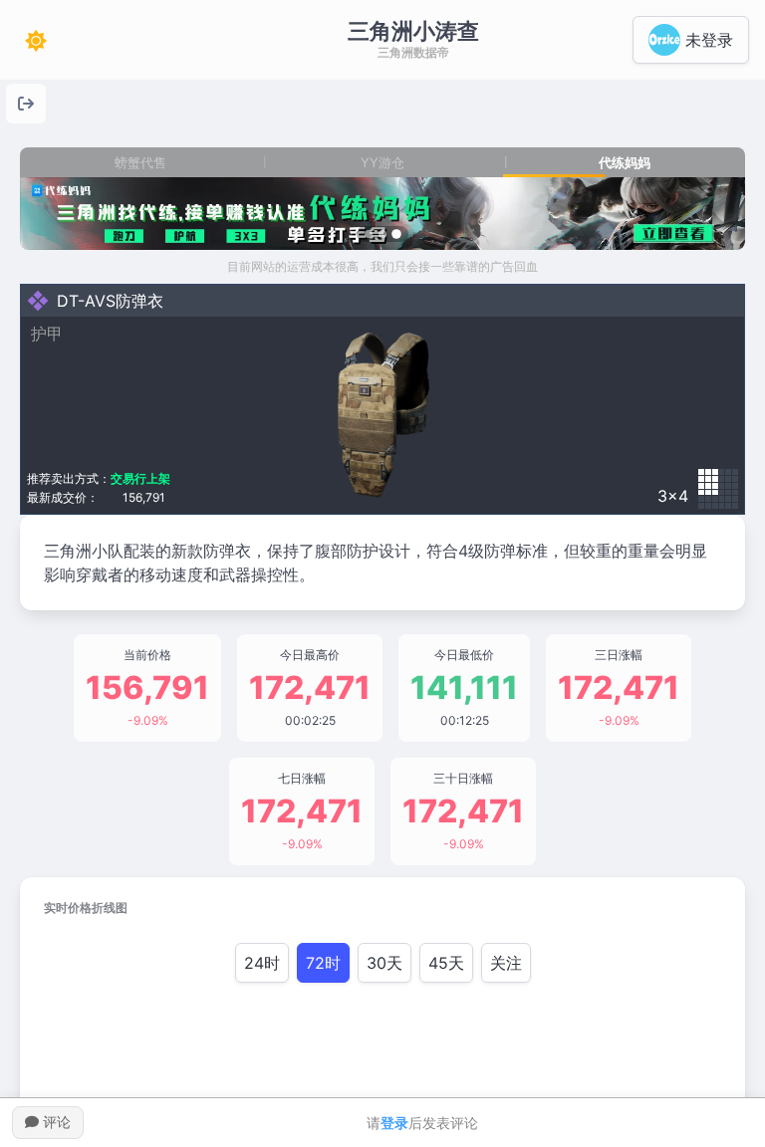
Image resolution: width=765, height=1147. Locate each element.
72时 (323, 963)
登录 (394, 1122)
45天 (446, 963)
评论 (55, 1121)
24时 (262, 963)
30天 (384, 963)
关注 (506, 963)
